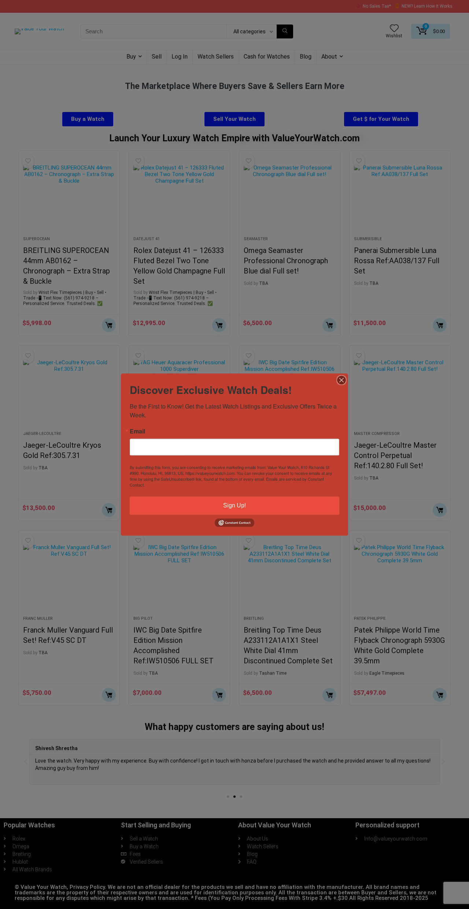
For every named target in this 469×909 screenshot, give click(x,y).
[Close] (341, 380)
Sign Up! (234, 505)
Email (137, 431)
